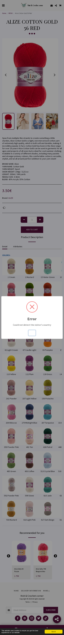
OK (32, 333)
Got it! (53, 631)
